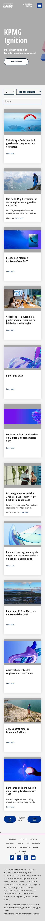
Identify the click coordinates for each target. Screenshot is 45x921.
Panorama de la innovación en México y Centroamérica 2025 (21, 791)
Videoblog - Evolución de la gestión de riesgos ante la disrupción (21, 143)
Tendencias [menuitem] (12, 839)
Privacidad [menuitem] (36, 843)
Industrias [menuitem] (23, 839)
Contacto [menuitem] (20, 843)
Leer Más (10, 153)
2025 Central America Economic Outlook (18, 730)
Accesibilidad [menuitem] (12, 847)
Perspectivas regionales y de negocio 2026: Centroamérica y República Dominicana (22, 555)
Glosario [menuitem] (22, 851)
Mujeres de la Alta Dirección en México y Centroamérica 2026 (22, 438)
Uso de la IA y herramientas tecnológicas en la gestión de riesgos (21, 202)
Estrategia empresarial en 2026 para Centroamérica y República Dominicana (21, 497)
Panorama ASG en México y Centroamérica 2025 (21, 612)
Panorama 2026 (14, 375)
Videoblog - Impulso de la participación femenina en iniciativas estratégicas (21, 320)
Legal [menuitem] (28, 843)
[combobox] (25, 12)
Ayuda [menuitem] (35, 847)
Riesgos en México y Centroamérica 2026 (17, 259)
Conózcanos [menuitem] (9, 843)
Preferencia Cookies (22, 854)
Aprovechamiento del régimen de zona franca (19, 671)
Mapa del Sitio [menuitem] (25, 847)
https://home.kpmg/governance (24, 913)
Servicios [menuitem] (33, 839)
